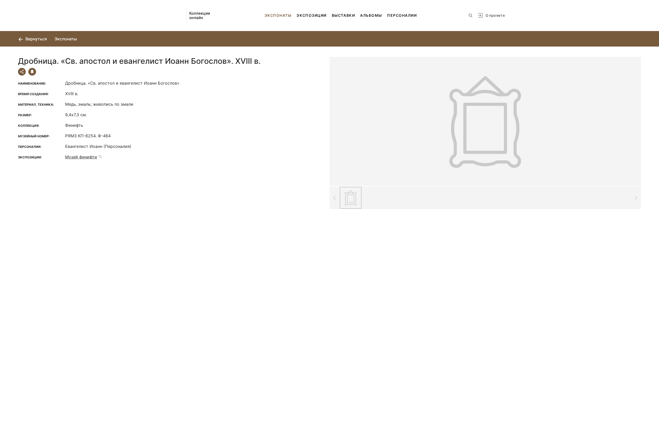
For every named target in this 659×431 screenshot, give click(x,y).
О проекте (495, 15)
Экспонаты (278, 15)
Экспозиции (311, 15)
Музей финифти (81, 156)
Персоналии (402, 15)
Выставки (343, 15)
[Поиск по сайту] (470, 15)
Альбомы (371, 15)
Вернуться (35, 38)
